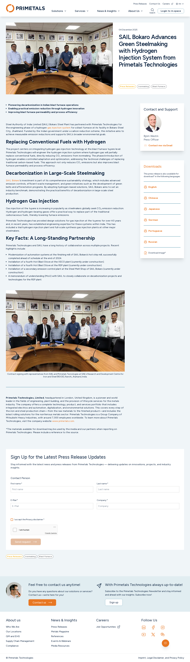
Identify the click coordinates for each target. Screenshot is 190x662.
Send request (23, 541)
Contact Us (154, 4)
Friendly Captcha (51, 533)
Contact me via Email (160, 145)
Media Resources (60, 645)
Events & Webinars (61, 641)
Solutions (57, 11)
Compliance (12, 645)
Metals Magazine (60, 631)
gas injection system (59, 127)
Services (80, 11)
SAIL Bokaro (13, 180)
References (57, 636)
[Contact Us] (165, 643)
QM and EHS (13, 636)
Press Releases (140, 4)
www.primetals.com (63, 421)
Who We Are (12, 626)
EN (180, 4)
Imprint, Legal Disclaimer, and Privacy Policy (161, 657)
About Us (133, 11)
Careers (166, 4)
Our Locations (13, 631)
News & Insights (106, 11)
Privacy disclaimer (34, 519)
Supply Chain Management (20, 641)
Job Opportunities (106, 626)
